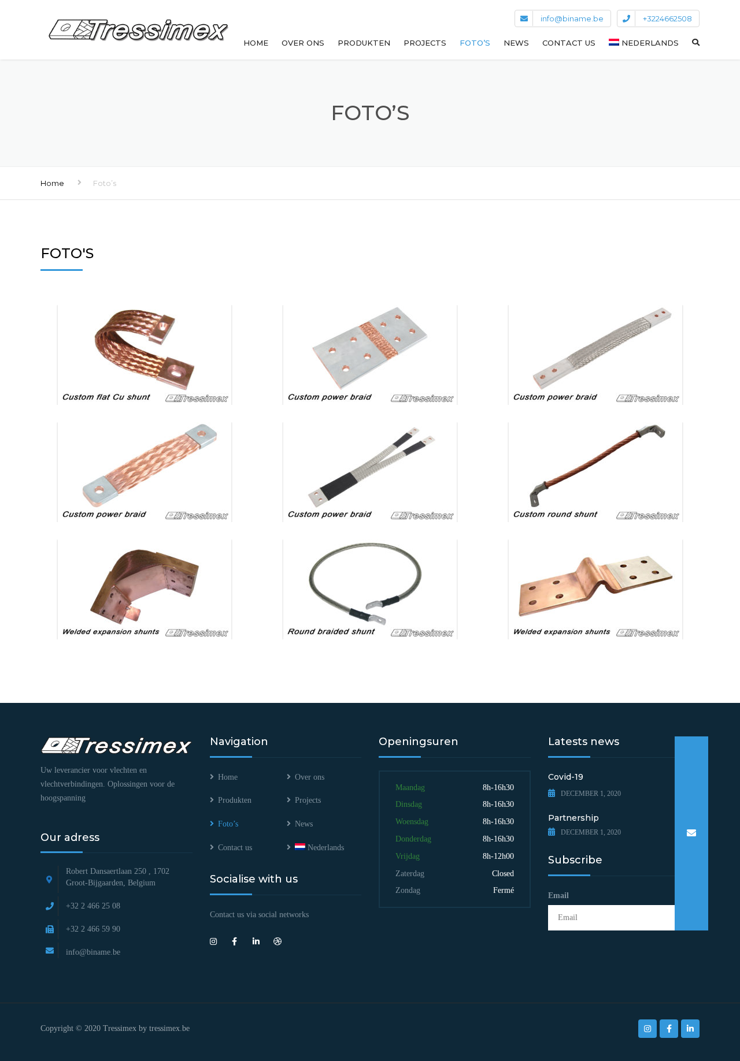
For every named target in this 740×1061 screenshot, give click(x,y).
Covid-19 (565, 777)
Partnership (573, 818)
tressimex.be (169, 1028)
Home (255, 42)
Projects (425, 42)
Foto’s (475, 42)
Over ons (303, 42)
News (516, 42)
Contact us (568, 42)
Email (558, 895)
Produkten (364, 42)
